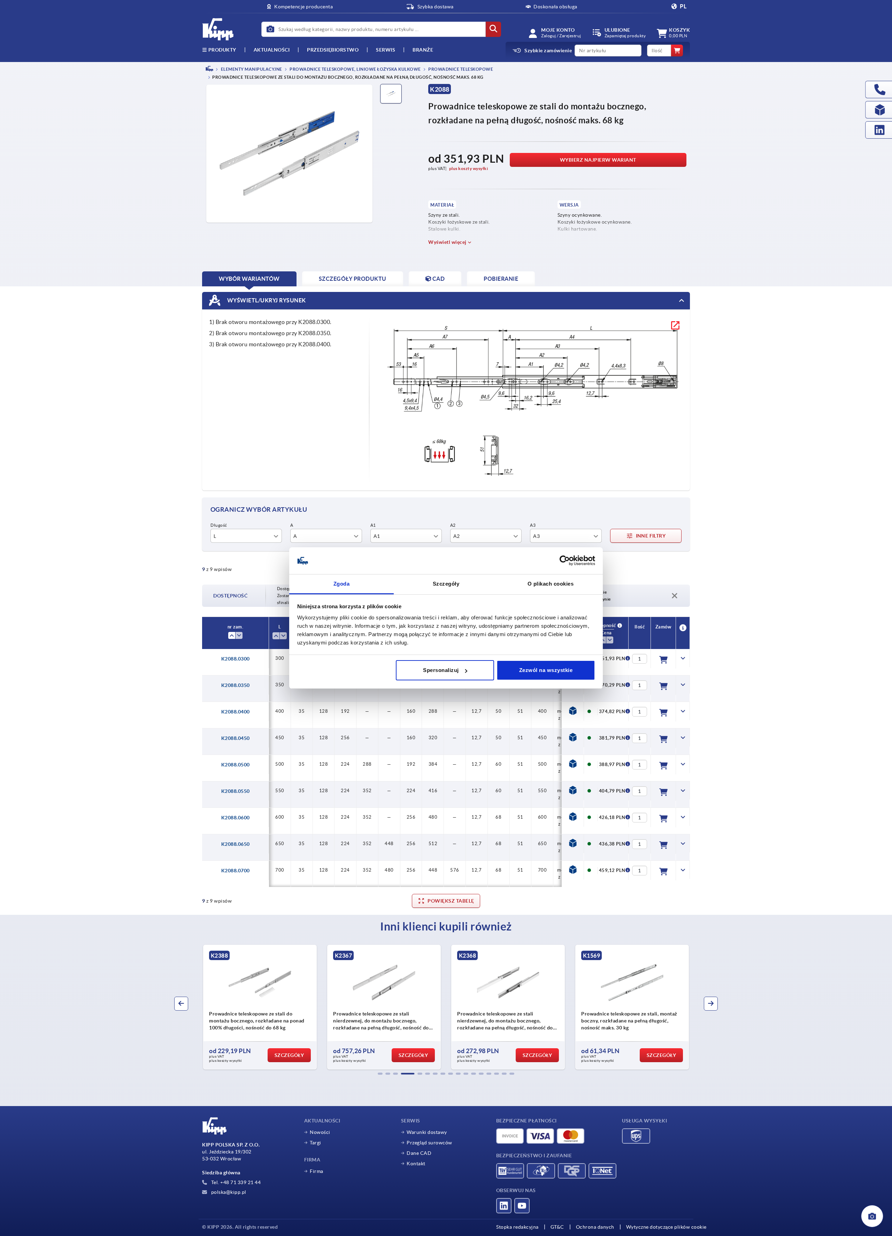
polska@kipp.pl (228, 1192)
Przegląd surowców (429, 1142)
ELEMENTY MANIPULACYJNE (251, 69)
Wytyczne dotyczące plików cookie (666, 1227)
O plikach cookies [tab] (551, 584)
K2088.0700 (235, 870)
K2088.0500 (235, 764)
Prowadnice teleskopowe (460, 69)
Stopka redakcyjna (517, 1227)
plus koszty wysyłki (468, 168)
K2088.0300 (235, 659)
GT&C (557, 1227)
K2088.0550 (235, 791)
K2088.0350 (235, 685)
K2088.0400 (235, 711)
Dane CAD (419, 1153)
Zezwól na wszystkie (546, 670)
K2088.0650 (235, 844)
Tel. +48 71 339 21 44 (235, 1182)
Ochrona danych (595, 1227)
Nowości (320, 1132)
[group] (271, 1007)
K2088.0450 (235, 738)
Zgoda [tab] (341, 584)
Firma (316, 1171)
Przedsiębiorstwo (333, 49)
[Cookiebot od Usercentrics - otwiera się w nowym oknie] (564, 561)
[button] (380, 1074)
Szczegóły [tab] (446, 584)
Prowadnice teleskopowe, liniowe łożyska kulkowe (355, 69)
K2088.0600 (235, 817)
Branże (423, 49)
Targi (315, 1142)
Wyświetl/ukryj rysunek (266, 300)
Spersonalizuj (441, 670)
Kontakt (416, 1163)
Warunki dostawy (427, 1132)
